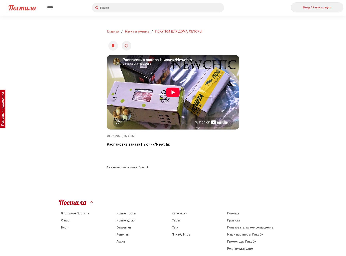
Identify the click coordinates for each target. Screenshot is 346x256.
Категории (179, 213)
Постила (22, 7)
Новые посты (126, 213)
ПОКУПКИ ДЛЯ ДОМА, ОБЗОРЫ (178, 31)
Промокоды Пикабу (241, 241)
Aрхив (121, 241)
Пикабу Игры (181, 234)
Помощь (233, 213)
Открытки (124, 227)
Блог (64, 227)
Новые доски (126, 220)
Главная (113, 31)
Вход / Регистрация (317, 7)
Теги (175, 227)
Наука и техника (137, 31)
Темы (176, 220)
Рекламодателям (240, 248)
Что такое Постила (75, 213)
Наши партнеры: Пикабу (245, 234)
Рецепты (123, 234)
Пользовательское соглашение (250, 227)
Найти (205, 7)
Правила (233, 220)
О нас (65, 220)
